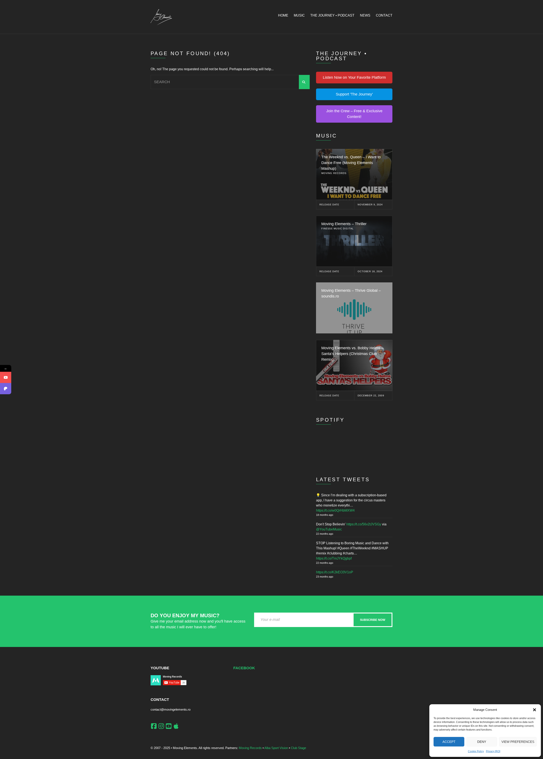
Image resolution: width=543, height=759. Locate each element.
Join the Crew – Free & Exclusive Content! (354, 114)
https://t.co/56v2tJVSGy (363, 524)
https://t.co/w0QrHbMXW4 (335, 510)
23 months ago (324, 576)
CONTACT (384, 15)
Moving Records (250, 748)
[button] (534, 710)
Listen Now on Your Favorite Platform (354, 77)
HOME (283, 15)
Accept (448, 742)
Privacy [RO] (493, 751)
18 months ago (324, 514)
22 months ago (324, 533)
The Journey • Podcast (332, 15)
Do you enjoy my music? (185, 615)
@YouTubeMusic (329, 529)
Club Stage (298, 748)
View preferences (517, 742)
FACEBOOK (244, 668)
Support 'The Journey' (354, 94)
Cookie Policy (476, 751)
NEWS (365, 15)
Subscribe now (372, 620)
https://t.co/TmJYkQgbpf (334, 558)
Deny (481, 742)
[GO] (304, 82)
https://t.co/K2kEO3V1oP (334, 572)
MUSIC (299, 15)
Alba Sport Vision (276, 748)
